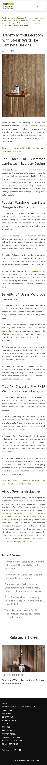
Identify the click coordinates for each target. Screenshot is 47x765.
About (5, 704)
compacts (30, 513)
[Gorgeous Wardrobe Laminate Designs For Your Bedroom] (23, 658)
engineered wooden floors (14, 516)
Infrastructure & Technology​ (17, 707)
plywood (12, 519)
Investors (7, 714)
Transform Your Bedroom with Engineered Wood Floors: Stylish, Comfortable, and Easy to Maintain (23, 587)
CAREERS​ (6, 727)
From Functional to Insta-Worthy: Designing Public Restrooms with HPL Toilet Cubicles (24, 600)
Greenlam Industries (21, 501)
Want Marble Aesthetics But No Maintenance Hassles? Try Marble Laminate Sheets (22, 613)
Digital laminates (33, 271)
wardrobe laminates (30, 126)
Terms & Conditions (11, 737)
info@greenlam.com (23, 541)
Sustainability (9, 720)
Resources (7, 730)
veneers (41, 513)
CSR (3, 724)
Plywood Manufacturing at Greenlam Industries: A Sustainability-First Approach (24, 565)
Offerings (7, 710)
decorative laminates (12, 513)
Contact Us (7, 717)
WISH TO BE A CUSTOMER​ (13, 741)
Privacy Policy (9, 734)
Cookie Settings (10, 744)
